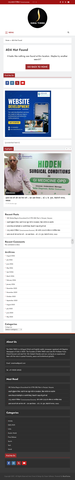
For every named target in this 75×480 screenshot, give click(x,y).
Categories (8, 327)
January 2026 (11, 284)
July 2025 (9, 309)
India (9, 429)
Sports (10, 441)
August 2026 (11, 256)
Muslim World (12, 433)
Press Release (10, 193)
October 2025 (11, 296)
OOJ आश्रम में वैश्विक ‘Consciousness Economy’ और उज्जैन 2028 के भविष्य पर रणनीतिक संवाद (18, 2)
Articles (10, 421)
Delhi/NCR (11, 425)
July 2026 (10, 260)
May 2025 (10, 317)
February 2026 (11, 280)
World (10, 449)
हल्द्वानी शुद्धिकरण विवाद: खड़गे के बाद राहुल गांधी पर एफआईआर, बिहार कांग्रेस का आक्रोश (30, 222)
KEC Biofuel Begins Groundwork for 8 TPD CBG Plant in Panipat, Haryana (29, 218)
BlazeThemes (66, 476)
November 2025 (12, 292)
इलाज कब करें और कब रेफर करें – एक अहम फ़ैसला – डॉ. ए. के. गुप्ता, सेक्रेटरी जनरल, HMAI (32, 234)
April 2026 (10, 272)
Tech (9, 445)
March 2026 (10, 276)
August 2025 (11, 305)
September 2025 (12, 300)
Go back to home (37, 66)
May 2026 (10, 268)
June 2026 (10, 264)
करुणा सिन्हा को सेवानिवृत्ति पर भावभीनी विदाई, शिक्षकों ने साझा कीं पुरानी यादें (26, 226)
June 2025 (10, 313)
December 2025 (12, 288)
